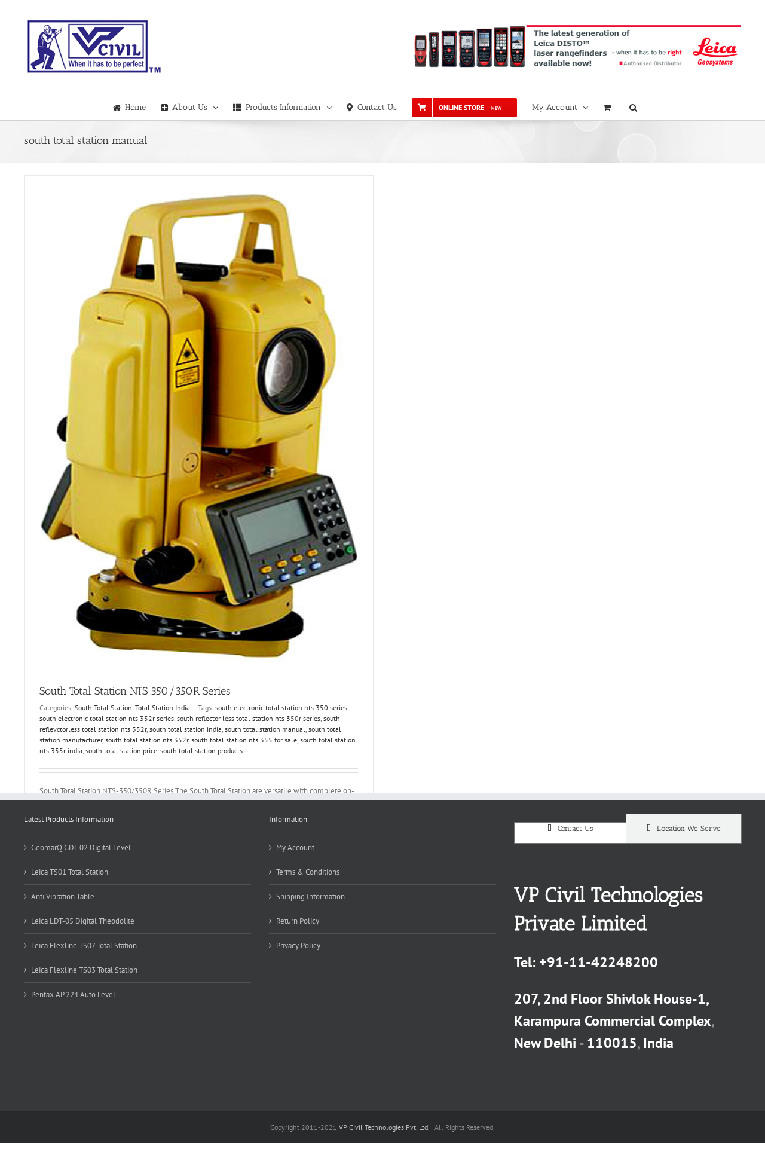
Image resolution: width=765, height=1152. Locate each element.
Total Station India (162, 707)
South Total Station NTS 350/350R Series (135, 691)
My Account (295, 847)
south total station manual (265, 729)
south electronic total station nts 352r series (106, 718)
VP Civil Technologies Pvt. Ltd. (384, 1127)
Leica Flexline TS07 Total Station (84, 945)
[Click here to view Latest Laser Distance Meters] (576, 46)
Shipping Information (310, 896)
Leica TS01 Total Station (69, 872)
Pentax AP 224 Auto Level (73, 994)
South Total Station (103, 707)
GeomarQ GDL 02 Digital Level (81, 847)
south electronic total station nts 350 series (281, 707)
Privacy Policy (298, 945)
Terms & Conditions (307, 872)
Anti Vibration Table (62, 896)
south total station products (201, 750)
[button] (633, 106)
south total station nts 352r (146, 739)
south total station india (185, 729)
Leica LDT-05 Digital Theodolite (82, 921)
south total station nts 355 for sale (244, 739)
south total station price (121, 750)
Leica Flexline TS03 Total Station (84, 970)
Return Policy (297, 921)
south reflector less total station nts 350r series (248, 718)
